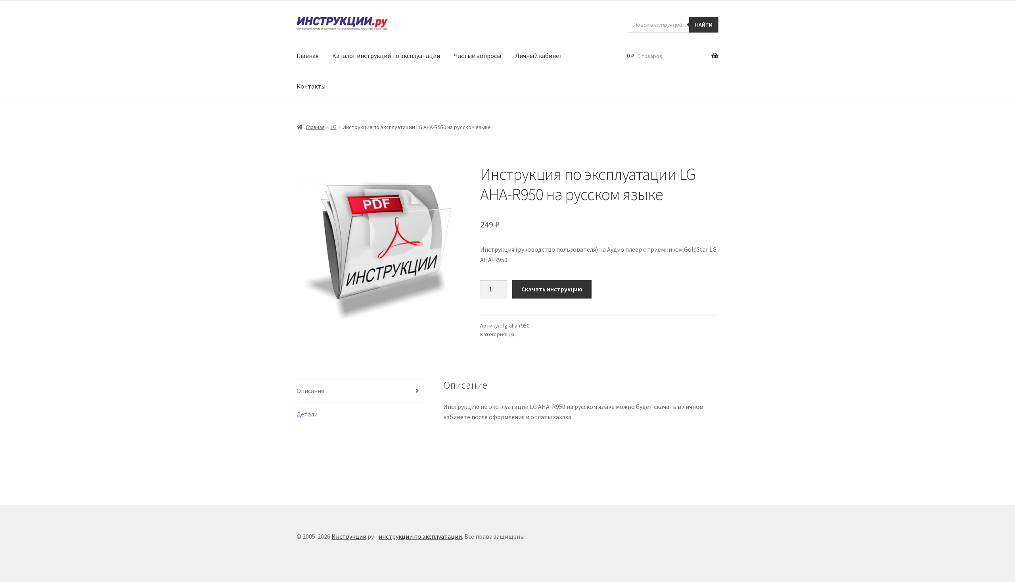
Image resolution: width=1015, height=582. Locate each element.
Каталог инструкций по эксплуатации (386, 56)
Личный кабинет (539, 56)
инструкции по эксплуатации (420, 536)
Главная (307, 56)
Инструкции (348, 536)
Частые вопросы (477, 56)
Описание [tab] (310, 391)
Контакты (311, 86)
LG (334, 127)
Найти (703, 24)
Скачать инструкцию (551, 289)
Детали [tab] (307, 414)
